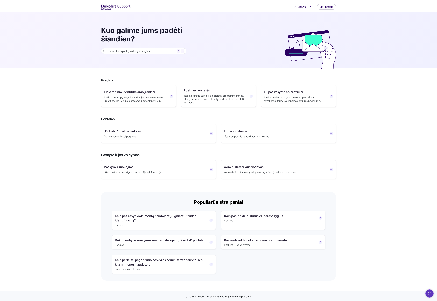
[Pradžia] (116, 7)
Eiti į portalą (326, 6)
